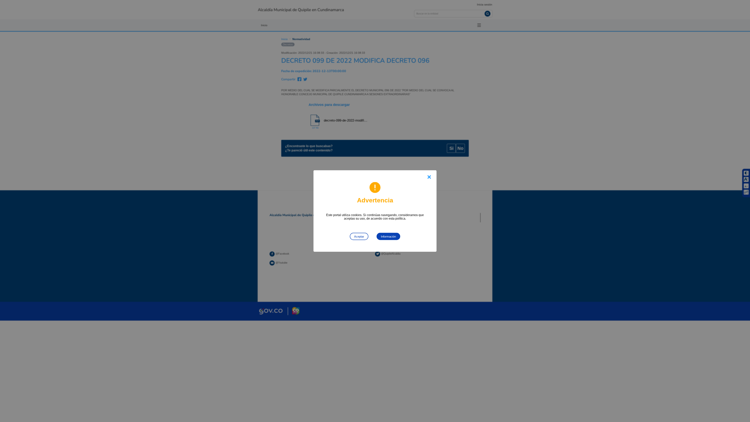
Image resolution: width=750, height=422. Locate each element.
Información (388, 236)
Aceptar (359, 236)
